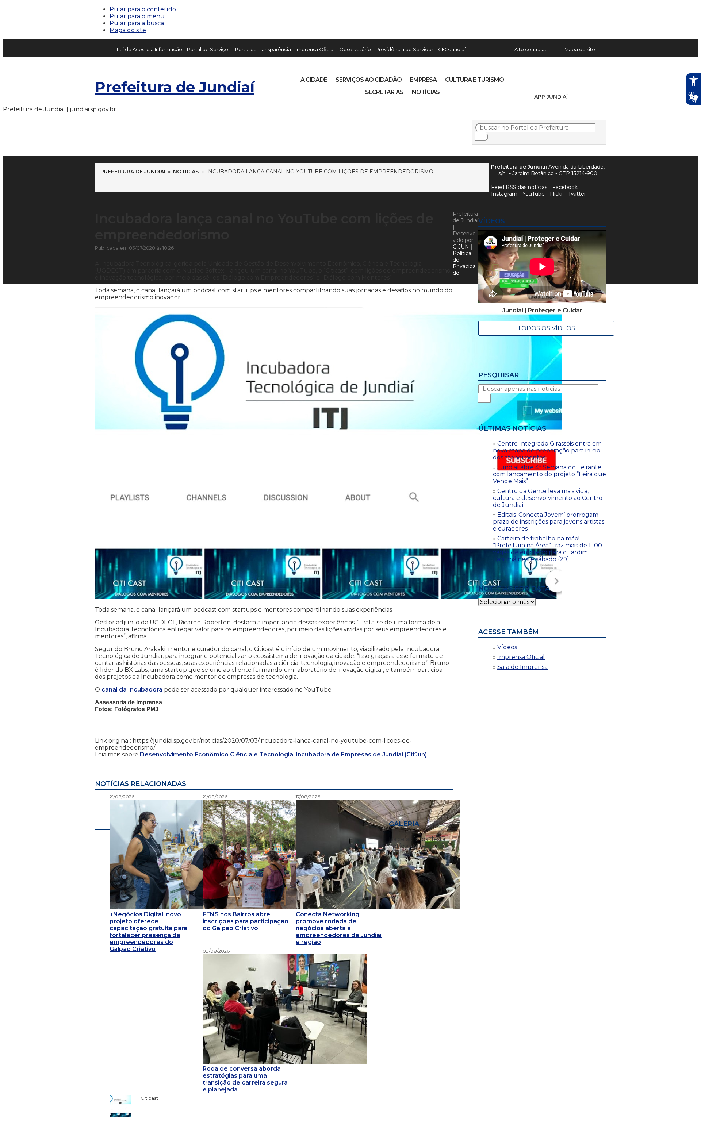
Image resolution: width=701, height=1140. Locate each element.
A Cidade (313, 79)
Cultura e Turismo (474, 79)
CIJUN (461, 246)
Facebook (565, 187)
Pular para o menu (137, 16)
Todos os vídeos (546, 328)
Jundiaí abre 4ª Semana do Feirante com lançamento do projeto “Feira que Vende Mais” (549, 474)
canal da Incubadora (131, 689)
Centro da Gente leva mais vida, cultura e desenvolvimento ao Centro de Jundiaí (547, 498)
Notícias (426, 92)
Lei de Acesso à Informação (149, 49)
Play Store (588, 96)
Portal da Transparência (263, 49)
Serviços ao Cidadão (369, 79)
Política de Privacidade (464, 263)
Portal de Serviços (208, 49)
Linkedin (576, 77)
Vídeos (507, 647)
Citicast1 (146, 1098)
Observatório (355, 49)
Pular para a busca (137, 23)
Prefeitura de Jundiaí (174, 87)
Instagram (539, 77)
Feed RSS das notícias (519, 187)
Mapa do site (128, 30)
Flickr (589, 77)
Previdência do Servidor (404, 49)
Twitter (577, 193)
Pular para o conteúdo (143, 9)
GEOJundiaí (452, 49)
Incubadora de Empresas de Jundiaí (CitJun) (361, 754)
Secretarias (384, 92)
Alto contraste (531, 49)
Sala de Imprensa (522, 666)
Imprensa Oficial (315, 49)
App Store (575, 96)
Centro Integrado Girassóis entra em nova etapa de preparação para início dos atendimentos (547, 450)
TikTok (552, 77)
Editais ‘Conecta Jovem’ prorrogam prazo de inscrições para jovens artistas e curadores (548, 521)
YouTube (564, 77)
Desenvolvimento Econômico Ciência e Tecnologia (216, 754)
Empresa (423, 79)
